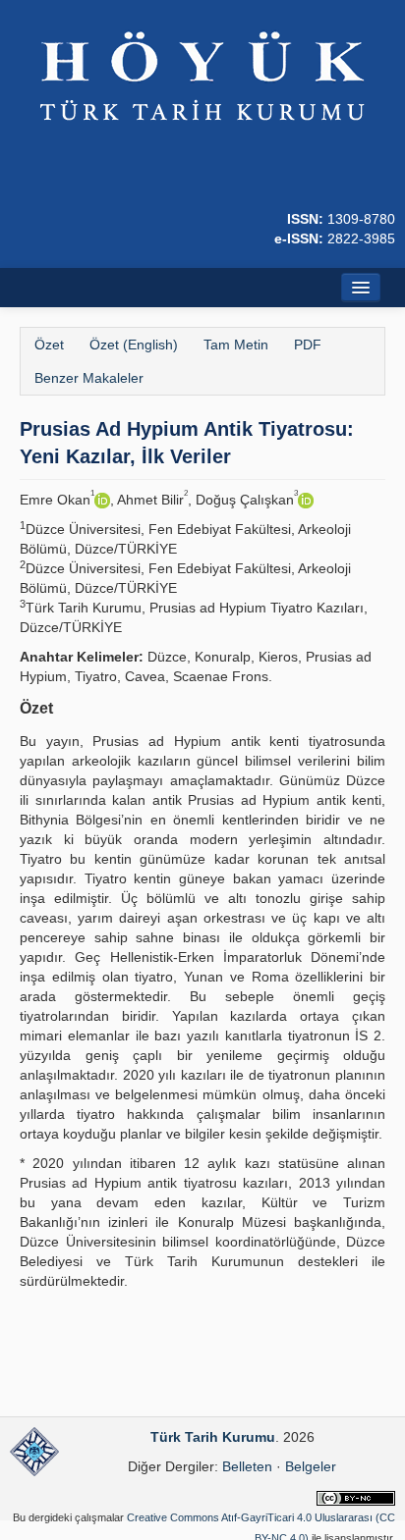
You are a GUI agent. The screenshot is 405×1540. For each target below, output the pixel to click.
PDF (307, 344)
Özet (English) (133, 344)
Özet (49, 344)
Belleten (247, 1466)
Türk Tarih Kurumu (212, 1437)
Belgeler (310, 1466)
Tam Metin (235, 344)
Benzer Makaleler (89, 378)
